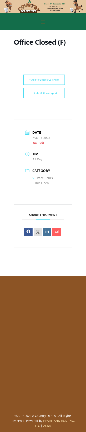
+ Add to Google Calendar (44, 79)
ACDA (47, 426)
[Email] (56, 232)
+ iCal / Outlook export (44, 93)
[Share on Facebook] (28, 232)
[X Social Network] (38, 232)
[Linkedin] (47, 232)
